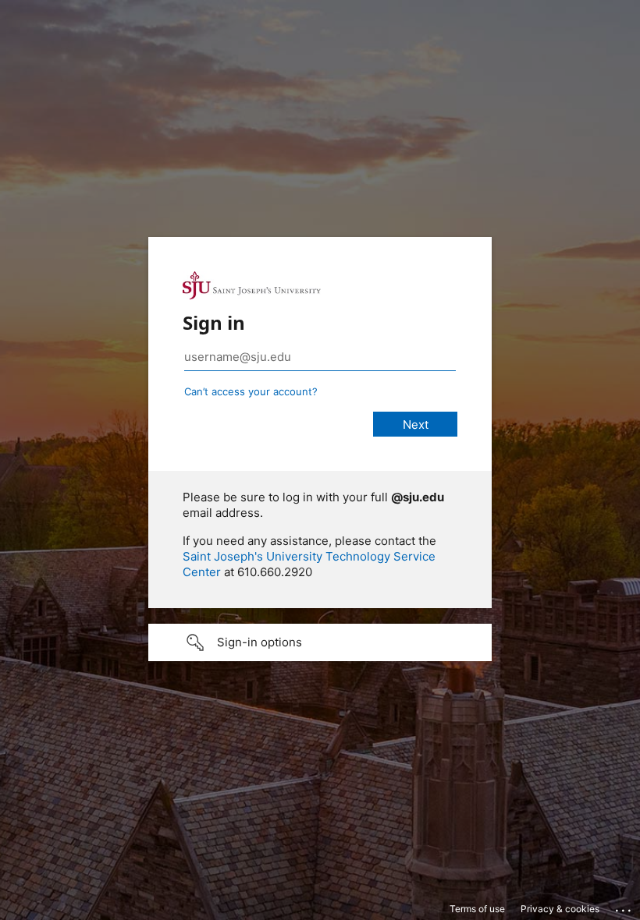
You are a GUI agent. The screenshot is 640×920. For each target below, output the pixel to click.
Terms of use (477, 909)
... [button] (624, 907)
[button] (320, 642)
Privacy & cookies (560, 909)
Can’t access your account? (251, 391)
